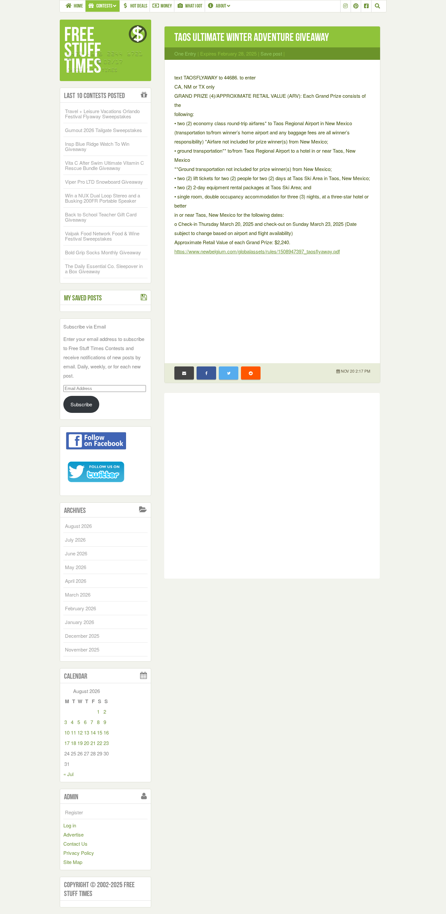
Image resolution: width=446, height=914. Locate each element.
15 (99, 732)
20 (86, 742)
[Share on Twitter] (228, 373)
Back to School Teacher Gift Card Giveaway (100, 217)
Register (74, 812)
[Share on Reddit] (251, 373)
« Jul (68, 773)
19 (80, 742)
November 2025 (82, 649)
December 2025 (82, 635)
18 (73, 742)
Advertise (73, 834)
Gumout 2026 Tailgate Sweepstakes (103, 130)
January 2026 (79, 621)
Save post (271, 53)
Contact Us (75, 843)
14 (93, 732)
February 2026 (80, 608)
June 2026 (76, 553)
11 (73, 732)
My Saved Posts (83, 298)
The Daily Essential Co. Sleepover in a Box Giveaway (104, 268)
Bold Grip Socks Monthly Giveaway (103, 252)
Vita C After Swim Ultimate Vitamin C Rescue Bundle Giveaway (104, 165)
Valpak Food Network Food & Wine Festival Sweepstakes (102, 236)
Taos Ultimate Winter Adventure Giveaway (251, 37)
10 (67, 732)
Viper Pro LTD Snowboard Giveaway (104, 181)
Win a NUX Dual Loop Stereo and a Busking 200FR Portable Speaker (102, 198)
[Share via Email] (184, 373)
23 (106, 742)
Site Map (72, 861)
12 (80, 732)
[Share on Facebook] (206, 373)
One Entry (185, 53)
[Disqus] (272, 484)
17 (67, 742)
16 (106, 732)
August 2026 (78, 525)
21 (93, 742)
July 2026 (75, 539)
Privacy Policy (78, 852)
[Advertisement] (272, 305)
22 (99, 742)
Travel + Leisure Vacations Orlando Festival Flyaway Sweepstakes (102, 114)
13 (86, 732)
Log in (69, 825)
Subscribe (81, 404)
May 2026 (75, 567)
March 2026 (77, 594)
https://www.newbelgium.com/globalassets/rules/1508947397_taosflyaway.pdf (257, 251)
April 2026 (75, 580)
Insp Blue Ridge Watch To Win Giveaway (97, 146)
